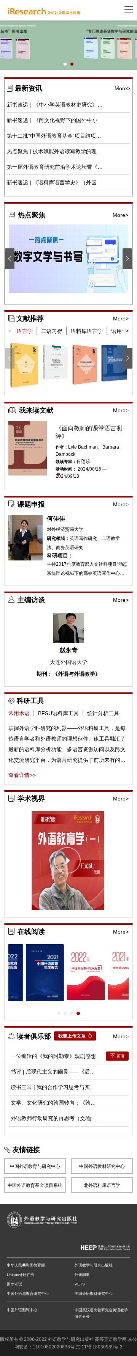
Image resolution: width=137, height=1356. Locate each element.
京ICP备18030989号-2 (99, 1347)
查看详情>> (22, 775)
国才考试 (14, 1284)
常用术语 (19, 713)
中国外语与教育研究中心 (28, 1294)
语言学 (25, 331)
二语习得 (51, 331)
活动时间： (66, 469)
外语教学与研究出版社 (94, 1265)
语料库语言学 (87, 331)
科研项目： (60, 556)
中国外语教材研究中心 (102, 1166)
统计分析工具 (103, 713)
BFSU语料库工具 (58, 713)
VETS (80, 1284)
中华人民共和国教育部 (26, 1265)
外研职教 (82, 1275)
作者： (62, 447)
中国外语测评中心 (22, 1310)
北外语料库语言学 (102, 1185)
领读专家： (66, 461)
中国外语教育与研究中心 (35, 1166)
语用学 (119, 331)
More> (122, 88)
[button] (65, 64)
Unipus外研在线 (20, 1275)
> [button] (127, 331)
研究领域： (58, 538)
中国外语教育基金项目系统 (35, 1185)
